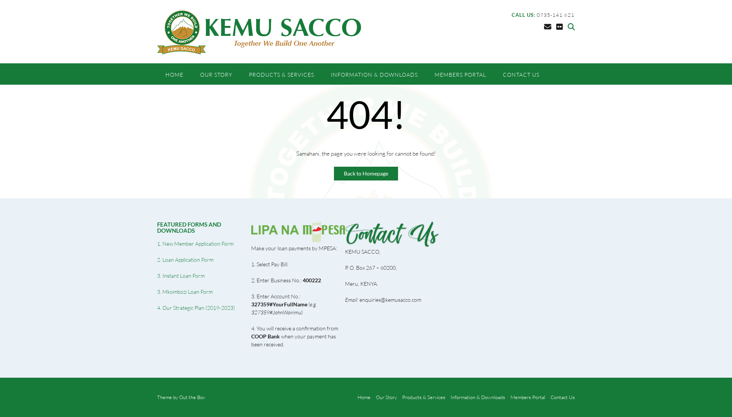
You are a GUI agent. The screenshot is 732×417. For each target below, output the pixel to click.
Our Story (216, 74)
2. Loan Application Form (185, 259)
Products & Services (281, 74)
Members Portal (460, 74)
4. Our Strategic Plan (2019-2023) (196, 307)
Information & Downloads (374, 74)
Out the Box (192, 397)
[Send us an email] (547, 26)
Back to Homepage (366, 173)
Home (174, 74)
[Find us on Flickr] (559, 26)
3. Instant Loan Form (181, 275)
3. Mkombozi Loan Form (185, 291)
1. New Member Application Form (195, 243)
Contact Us (521, 74)
